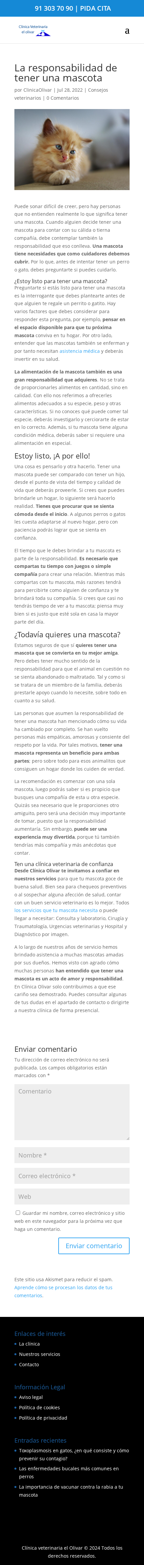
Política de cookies (39, 1407)
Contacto (29, 1364)
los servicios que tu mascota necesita (56, 910)
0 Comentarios (63, 98)
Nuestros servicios (39, 1354)
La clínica (29, 1344)
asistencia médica (80, 351)
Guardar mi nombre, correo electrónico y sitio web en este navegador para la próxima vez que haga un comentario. (69, 1221)
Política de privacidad (43, 1418)
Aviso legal (31, 1397)
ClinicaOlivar (37, 90)
